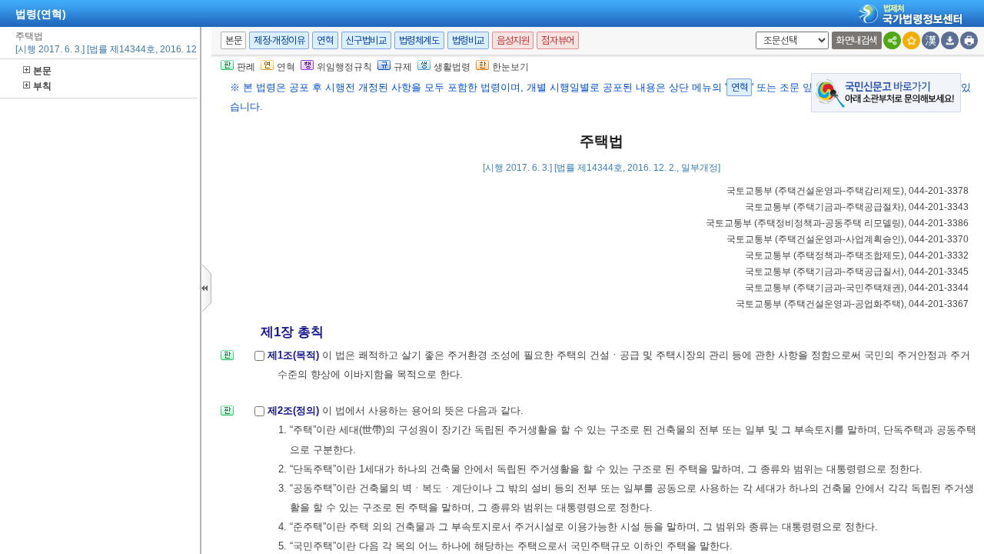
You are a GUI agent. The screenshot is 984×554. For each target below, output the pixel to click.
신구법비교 (366, 40)
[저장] (950, 40)
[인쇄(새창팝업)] (969, 40)
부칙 (42, 86)
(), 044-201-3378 (847, 190)
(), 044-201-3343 (857, 207)
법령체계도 (419, 40)
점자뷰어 (557, 40)
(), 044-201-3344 (857, 287)
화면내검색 (856, 40)
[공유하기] (892, 40)
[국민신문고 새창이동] (886, 92)
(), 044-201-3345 (857, 271)
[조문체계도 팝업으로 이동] (227, 359)
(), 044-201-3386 (837, 223)
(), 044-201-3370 (847, 239)
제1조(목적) (295, 355)
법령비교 (468, 40)
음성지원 (513, 40)
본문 (42, 70)
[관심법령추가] (911, 40)
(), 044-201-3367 (852, 304)
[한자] (930, 40)
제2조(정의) (295, 410)
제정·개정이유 (279, 40)
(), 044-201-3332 (857, 255)
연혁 (325, 40)
